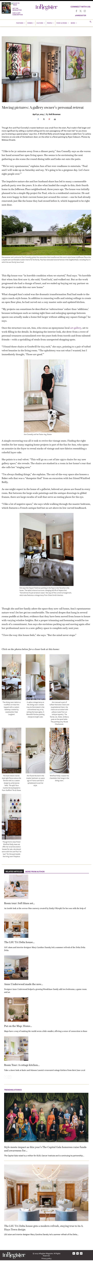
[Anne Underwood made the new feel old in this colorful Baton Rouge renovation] (16, 967)
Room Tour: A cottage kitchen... (22, 1065)
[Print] (54, 119)
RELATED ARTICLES (14, 871)
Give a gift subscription (17, 14)
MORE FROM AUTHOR (35, 871)
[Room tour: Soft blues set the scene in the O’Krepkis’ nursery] (16, 887)
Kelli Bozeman (55, 114)
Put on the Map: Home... (18, 1026)
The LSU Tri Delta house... (19, 942)
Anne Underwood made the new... (23, 984)
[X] (43, 119)
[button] (90, 21)
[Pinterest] (49, 119)
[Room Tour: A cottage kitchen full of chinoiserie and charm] (16, 1048)
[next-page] (9, 1076)
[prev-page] (5, 1076)
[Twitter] (80, 11)
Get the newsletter (17, 9)
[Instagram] (85, 11)
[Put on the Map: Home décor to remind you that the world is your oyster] (16, 1009)
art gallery (75, 327)
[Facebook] (76, 11)
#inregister (80, 15)
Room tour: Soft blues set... (19, 903)
